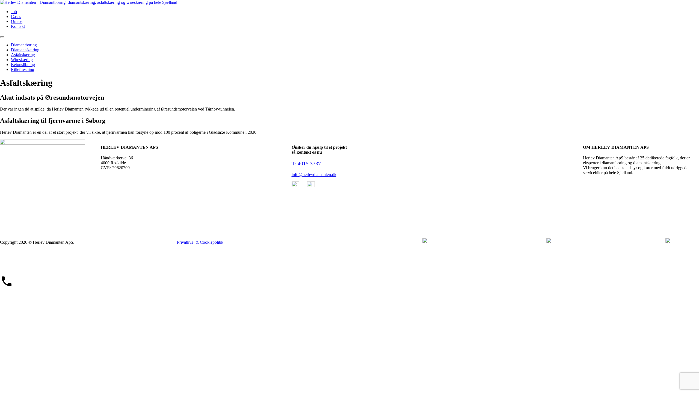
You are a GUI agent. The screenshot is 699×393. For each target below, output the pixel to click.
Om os (16, 21)
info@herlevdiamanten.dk (314, 174)
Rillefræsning (22, 69)
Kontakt (18, 26)
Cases (16, 16)
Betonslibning (23, 64)
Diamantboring (24, 45)
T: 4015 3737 (306, 163)
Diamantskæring (25, 49)
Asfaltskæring (23, 54)
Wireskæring (22, 59)
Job (14, 11)
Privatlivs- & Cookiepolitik (200, 242)
